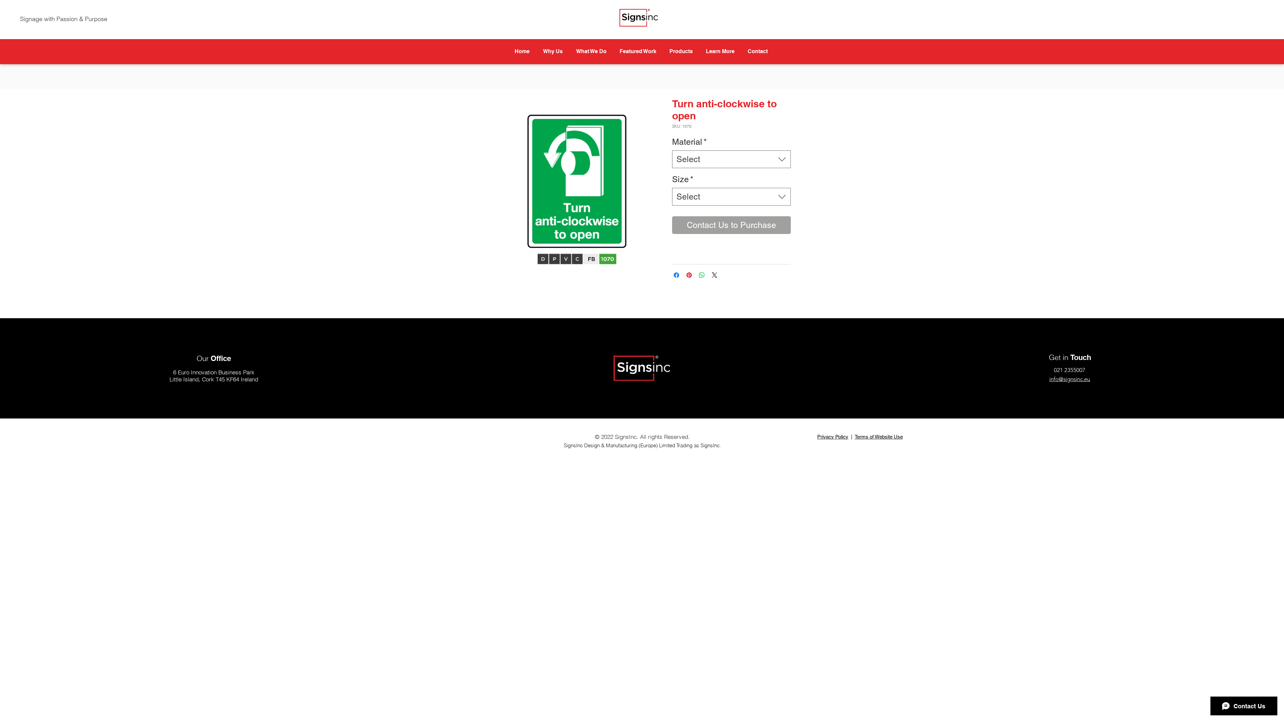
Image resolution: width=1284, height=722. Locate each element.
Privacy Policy (832, 437)
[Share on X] (715, 275)
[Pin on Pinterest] (689, 275)
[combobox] (731, 159)
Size (682, 179)
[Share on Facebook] (676, 275)
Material (689, 142)
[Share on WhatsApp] (702, 275)
